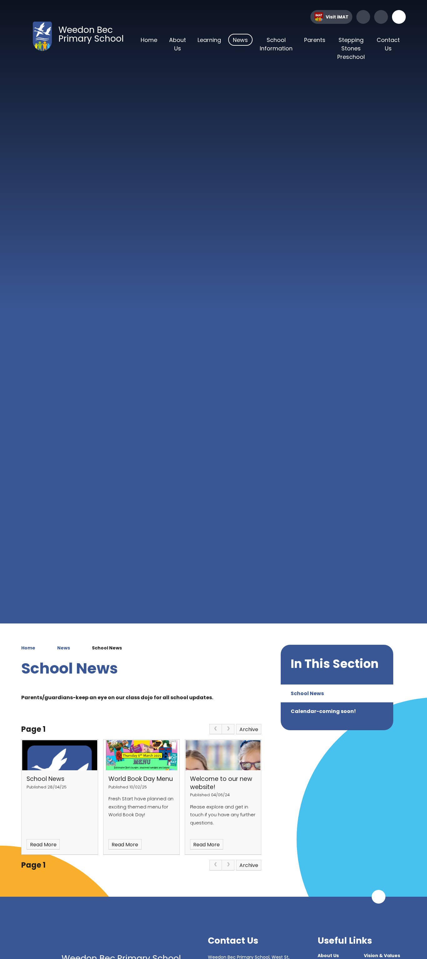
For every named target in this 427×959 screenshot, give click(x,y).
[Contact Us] (381, 17)
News (63, 648)
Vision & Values (382, 955)
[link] (215, 729)
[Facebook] (363, 17)
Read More (43, 844)
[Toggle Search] (399, 17)
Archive (248, 729)
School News (107, 648)
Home (28, 648)
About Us (328, 955)
